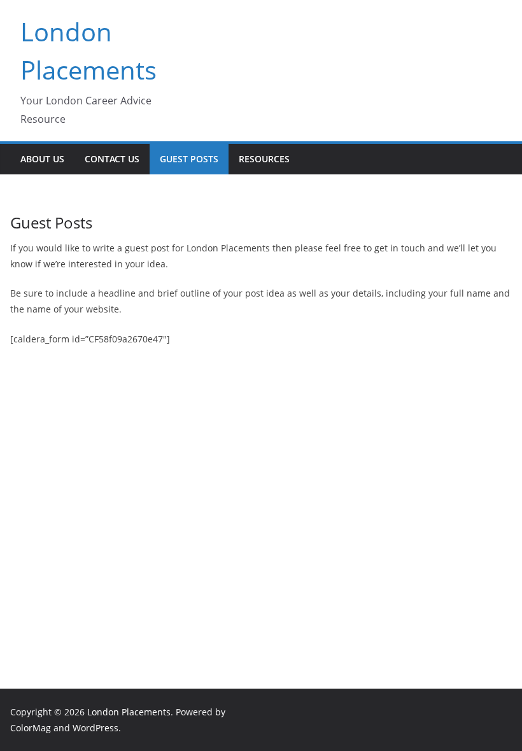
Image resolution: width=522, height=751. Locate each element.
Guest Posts (189, 159)
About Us (42, 159)
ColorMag (30, 728)
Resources (264, 159)
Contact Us (112, 159)
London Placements (129, 712)
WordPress (95, 728)
